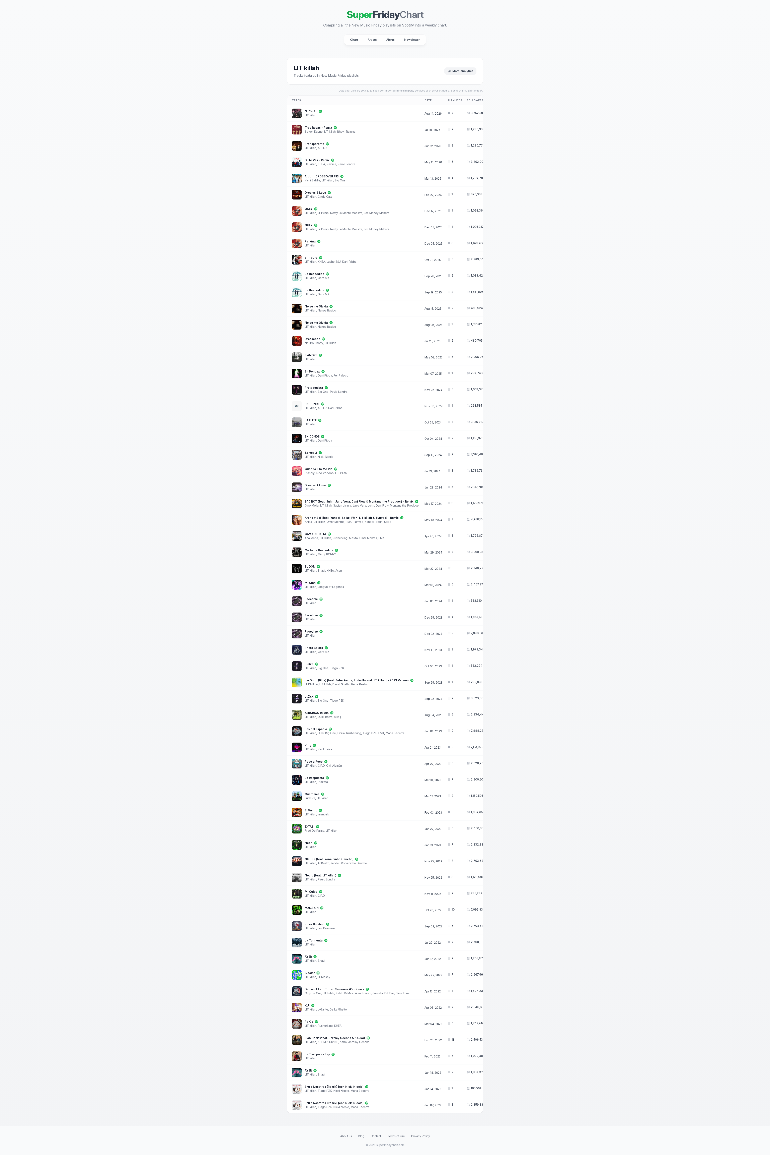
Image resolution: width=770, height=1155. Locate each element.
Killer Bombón (314, 924)
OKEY (309, 209)
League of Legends (331, 586)
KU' (307, 1005)
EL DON (310, 566)
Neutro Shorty (314, 343)
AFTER (322, 148)
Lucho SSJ (334, 261)
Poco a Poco (314, 761)
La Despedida (314, 274)
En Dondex (312, 371)
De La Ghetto (338, 1009)
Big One (340, 180)
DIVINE (333, 1042)
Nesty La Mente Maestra (346, 213)
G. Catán (311, 111)
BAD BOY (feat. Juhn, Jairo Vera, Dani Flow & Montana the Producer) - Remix (359, 501)
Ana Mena (311, 538)
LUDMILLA (311, 684)
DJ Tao (389, 993)
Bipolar (310, 973)
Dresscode (312, 339)
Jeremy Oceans (358, 1042)
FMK (349, 521)
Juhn (371, 505)
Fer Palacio (341, 375)
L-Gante (323, 1009)
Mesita (353, 538)
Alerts (390, 39)
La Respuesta (314, 777)
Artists (372, 39)
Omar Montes (335, 521)
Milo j (321, 554)
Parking (310, 241)
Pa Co (309, 1021)
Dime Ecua (402, 993)
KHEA (321, 164)
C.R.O (321, 765)
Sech (379, 521)
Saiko (387, 521)
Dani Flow (382, 505)
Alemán (337, 765)
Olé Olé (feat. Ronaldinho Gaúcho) (329, 859)
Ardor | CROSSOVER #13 (322, 176)
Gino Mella (312, 505)
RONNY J (332, 554)
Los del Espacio (316, 729)
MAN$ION (312, 908)
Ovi (328, 765)
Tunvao (358, 521)
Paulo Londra (346, 164)
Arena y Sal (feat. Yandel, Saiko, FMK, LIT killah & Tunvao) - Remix (352, 517)
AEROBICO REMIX (317, 712)
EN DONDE (312, 404)
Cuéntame (312, 794)
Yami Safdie (312, 180)
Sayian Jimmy (342, 505)
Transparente (314, 144)
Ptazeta (323, 782)
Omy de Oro (313, 993)
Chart (354, 39)
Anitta (308, 521)
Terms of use (396, 1136)
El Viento (311, 810)
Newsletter (412, 39)
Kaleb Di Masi (345, 993)
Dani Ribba (349, 261)
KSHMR (323, 1042)
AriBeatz (323, 863)
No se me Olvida (316, 306)
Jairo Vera (359, 505)
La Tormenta (314, 940)
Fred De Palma (314, 830)
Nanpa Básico (327, 310)
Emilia (341, 733)
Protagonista (314, 387)
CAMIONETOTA (315, 534)
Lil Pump (323, 213)
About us (346, 1136)
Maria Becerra (395, 733)
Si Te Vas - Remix (317, 160)
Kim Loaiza (325, 749)
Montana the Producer (405, 505)
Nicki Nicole (325, 456)
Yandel (369, 521)
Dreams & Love (315, 192)
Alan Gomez (363, 993)
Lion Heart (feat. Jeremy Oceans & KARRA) (335, 1038)
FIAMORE (311, 355)
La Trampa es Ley (317, 1054)
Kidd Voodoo (325, 473)
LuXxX (309, 664)
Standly (309, 473)
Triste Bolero (314, 647)
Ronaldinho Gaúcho (354, 863)
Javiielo (378, 993)
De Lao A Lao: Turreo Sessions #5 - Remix (334, 989)
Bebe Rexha (359, 684)
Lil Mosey (324, 977)
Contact (376, 1136)
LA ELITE (311, 420)
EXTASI (309, 826)
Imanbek (323, 814)
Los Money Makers (376, 213)
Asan (338, 570)
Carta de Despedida (319, 550)
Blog (361, 1136)
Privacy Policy (420, 1136)
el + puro (311, 257)
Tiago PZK (337, 668)
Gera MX (323, 278)
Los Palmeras (326, 928)
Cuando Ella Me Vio (318, 469)
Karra (343, 1042)
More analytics (462, 71)
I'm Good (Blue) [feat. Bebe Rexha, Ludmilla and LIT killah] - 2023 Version (357, 680)
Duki (321, 716)
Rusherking (340, 538)
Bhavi (340, 131)
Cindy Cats (325, 196)
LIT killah (310, 115)
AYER (308, 956)
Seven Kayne (314, 131)
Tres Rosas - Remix (318, 127)
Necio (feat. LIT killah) (320, 875)
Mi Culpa (311, 891)
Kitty (308, 745)
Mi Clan (310, 582)
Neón (308, 843)
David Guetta (341, 684)
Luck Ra (310, 798)
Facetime (311, 599)
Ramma (351, 131)
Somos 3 (311, 452)
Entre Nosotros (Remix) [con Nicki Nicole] (334, 1086)
